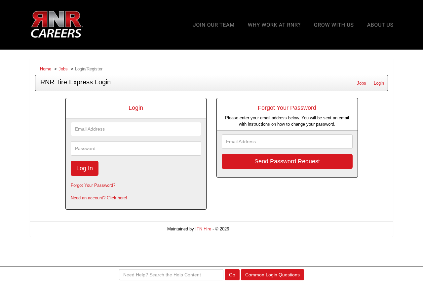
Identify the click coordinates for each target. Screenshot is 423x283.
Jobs (63, 68)
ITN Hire (203, 228)
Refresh (248, 228)
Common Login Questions (272, 274)
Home (45, 68)
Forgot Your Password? (93, 185)
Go (232, 274)
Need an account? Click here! (99, 197)
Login (379, 83)
